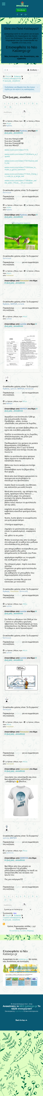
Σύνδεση (18, 196)
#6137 (25, 316)
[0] (21, 223)
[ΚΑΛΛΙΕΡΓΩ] (21, 4)
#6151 (25, 401)
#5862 (9, 207)
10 (5, 107)
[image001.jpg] (21, 349)
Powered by (14, 931)
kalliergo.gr (23, 959)
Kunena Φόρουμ (27, 931)
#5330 (9, 123)
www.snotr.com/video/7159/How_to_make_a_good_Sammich (20, 168)
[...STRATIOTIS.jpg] (21, 677)
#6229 (25, 762)
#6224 (9, 724)
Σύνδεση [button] (21, 10)
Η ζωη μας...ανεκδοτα (20, 132)
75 (10, 107)
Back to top (20, 1020)
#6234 (25, 851)
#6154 (25, 604)
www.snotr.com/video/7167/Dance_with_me (21, 162)
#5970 (9, 273)
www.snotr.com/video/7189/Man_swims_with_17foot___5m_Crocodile (20, 181)
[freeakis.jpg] (21, 801)
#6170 (25, 650)
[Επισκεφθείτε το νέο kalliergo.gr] (21, 975)
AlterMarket (19, 1011)
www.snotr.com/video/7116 (16, 150)
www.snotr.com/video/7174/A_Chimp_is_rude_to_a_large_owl (21, 175)
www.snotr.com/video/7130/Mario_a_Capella (21, 155)
